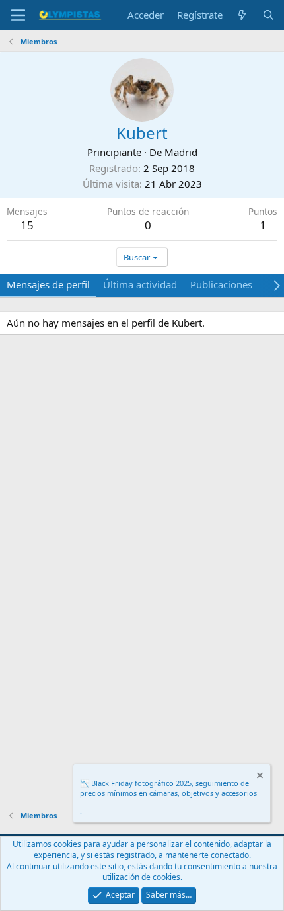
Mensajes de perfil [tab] (48, 284)
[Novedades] (242, 15)
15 (27, 225)
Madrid (180, 152)
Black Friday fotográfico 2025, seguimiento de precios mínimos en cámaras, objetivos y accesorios (168, 788)
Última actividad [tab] (140, 284)
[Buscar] (268, 15)
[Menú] (18, 15)
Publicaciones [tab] (221, 284)
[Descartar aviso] (259, 777)
